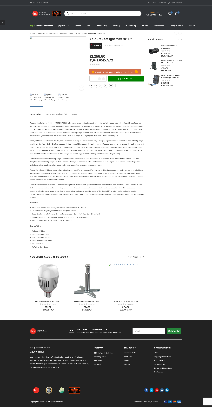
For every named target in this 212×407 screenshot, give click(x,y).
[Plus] (103, 78)
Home (32, 33)
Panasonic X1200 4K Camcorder (169, 47)
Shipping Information (162, 356)
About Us (97, 364)
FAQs (156, 353)
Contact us (162, 2)
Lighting (116, 26)
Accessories (159, 26)
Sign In (126, 360)
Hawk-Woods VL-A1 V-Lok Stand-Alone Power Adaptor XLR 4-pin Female (171, 63)
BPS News (98, 360)
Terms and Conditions (163, 368)
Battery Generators (44, 25)
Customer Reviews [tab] (56, 114)
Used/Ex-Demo (176, 26)
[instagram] (157, 390)
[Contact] (148, 14)
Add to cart (128, 79)
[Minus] (99, 78)
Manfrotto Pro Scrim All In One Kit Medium (126, 302)
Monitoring (102, 26)
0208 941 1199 (156, 15)
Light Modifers (74, 33)
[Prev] (176, 33)
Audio (89, 26)
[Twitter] (96, 86)
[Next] (180, 33)
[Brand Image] (95, 46)
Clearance (193, 26)
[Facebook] (91, 86)
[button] (2, 22)
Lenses (78, 26)
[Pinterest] (101, 86)
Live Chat (153, 12)
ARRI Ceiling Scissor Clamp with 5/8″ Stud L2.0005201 (87, 302)
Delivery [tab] (76, 114)
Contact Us (158, 372)
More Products (134, 257)
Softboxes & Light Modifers (56, 33)
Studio (145, 26)
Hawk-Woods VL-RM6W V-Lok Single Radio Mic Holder (170, 77)
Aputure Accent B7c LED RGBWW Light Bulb (48, 302)
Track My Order (130, 353)
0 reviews (53, 304)
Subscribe (174, 331)
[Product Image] (58, 64)
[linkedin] (167, 390)
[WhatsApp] (106, 86)
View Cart (128, 356)
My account (152, 2)
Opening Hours (100, 357)
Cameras (65, 26)
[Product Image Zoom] (81, 88)
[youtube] (162, 390)
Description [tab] (35, 114)
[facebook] (146, 390)
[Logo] (41, 13)
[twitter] (151, 390)
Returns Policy (159, 364)
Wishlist (127, 364)
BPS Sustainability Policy (103, 353)
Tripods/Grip (131, 26)
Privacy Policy (159, 360)
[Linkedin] (111, 86)
